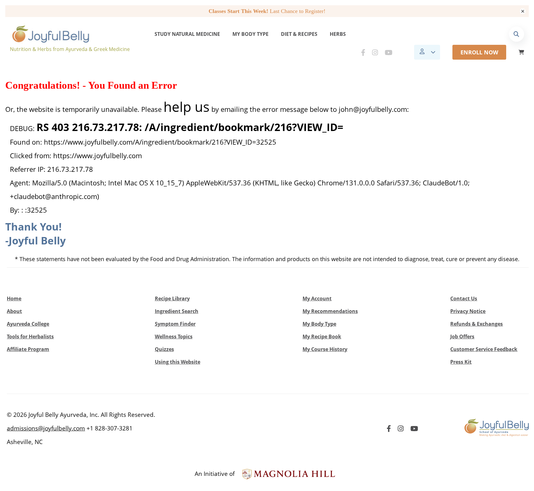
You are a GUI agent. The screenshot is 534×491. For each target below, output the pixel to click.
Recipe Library (172, 298)
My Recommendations (330, 311)
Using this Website (177, 361)
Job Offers (462, 336)
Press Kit (461, 361)
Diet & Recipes (299, 34)
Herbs (338, 34)
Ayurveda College (28, 323)
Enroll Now (479, 52)
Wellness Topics (174, 336)
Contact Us (463, 298)
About (14, 311)
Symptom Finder (175, 323)
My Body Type (250, 34)
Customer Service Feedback (483, 349)
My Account (317, 298)
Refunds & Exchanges (476, 323)
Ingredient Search (176, 311)
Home (14, 298)
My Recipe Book (322, 336)
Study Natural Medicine (187, 34)
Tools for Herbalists (30, 336)
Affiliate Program (28, 349)
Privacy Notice (467, 311)
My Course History (325, 349)
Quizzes (164, 349)
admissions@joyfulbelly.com (46, 428)
